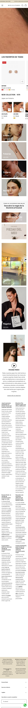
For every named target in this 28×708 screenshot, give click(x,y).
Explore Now (6, 283)
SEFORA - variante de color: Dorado (9, 89)
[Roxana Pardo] (14, 5)
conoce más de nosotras (14, 395)
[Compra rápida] (22, 81)
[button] (22, 5)
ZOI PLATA (4, 114)
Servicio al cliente (6, 687)
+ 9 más (13, 89)
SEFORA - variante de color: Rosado (7, 89)
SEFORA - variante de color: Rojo (2, 89)
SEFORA (4, 86)
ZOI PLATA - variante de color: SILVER (2, 118)
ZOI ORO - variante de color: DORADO (14, 118)
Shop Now (5, 138)
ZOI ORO (15, 114)
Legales (3, 692)
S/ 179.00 (16, 116)
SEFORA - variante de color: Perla (5, 89)
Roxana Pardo (5, 682)
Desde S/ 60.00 (6, 88)
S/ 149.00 (4, 116)
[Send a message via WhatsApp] (25, 705)
